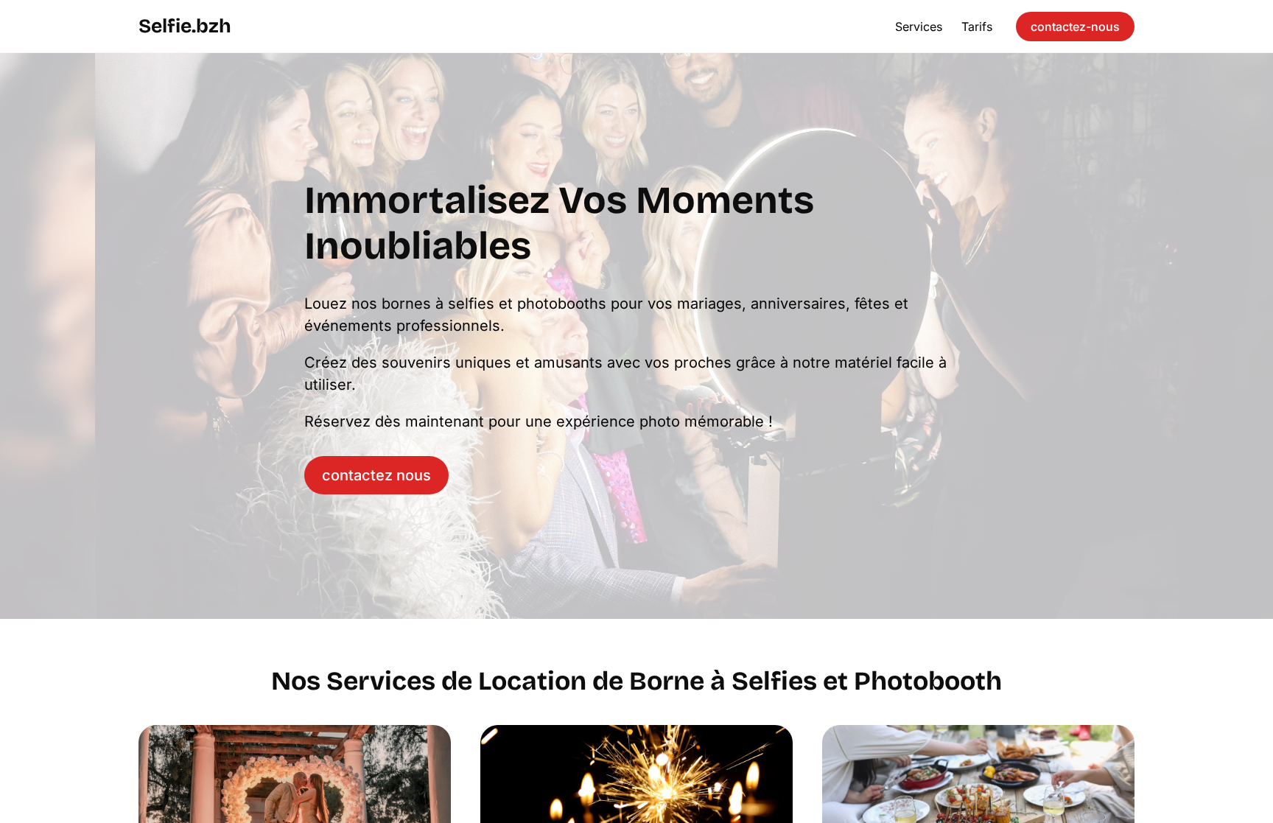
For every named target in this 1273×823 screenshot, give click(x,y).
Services (918, 26)
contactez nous (376, 475)
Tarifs (976, 26)
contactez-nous (1075, 26)
